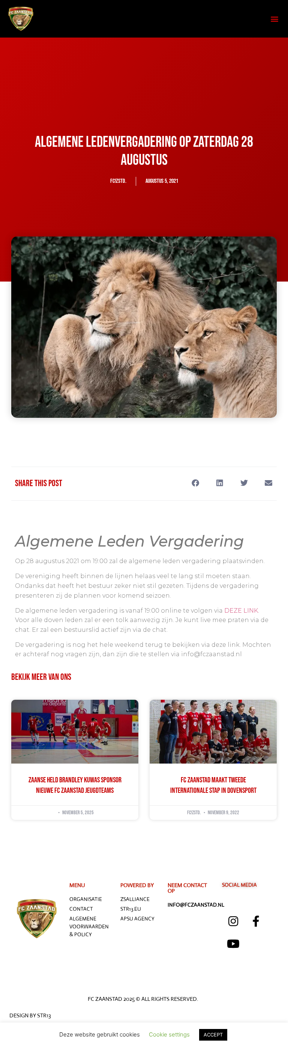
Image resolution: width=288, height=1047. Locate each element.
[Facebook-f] (255, 921)
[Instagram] (233, 921)
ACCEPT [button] (213, 1035)
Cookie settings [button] (169, 1034)
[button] (274, 19)
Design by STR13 (30, 1015)
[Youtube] (233, 944)
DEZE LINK (241, 610)
